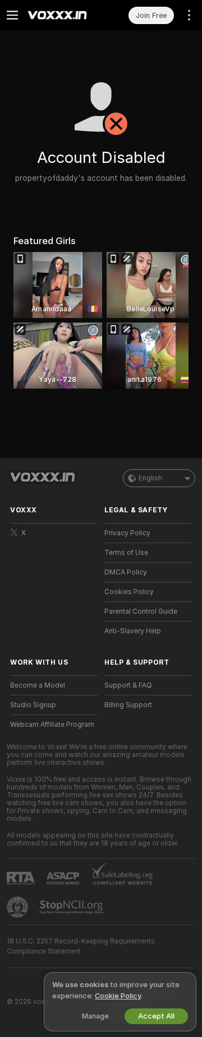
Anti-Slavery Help (132, 631)
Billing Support (128, 705)
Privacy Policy (127, 533)
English (150, 478)
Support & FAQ (128, 685)
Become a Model (37, 685)
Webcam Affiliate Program (52, 724)
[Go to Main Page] (63, 15)
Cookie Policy (118, 996)
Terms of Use (126, 553)
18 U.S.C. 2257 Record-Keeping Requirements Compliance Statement (81, 946)
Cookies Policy (129, 592)
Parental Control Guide (140, 611)
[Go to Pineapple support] (18, 907)
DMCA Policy (125, 572)
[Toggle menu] (12, 15)
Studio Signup (33, 705)
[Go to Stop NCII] (72, 907)
